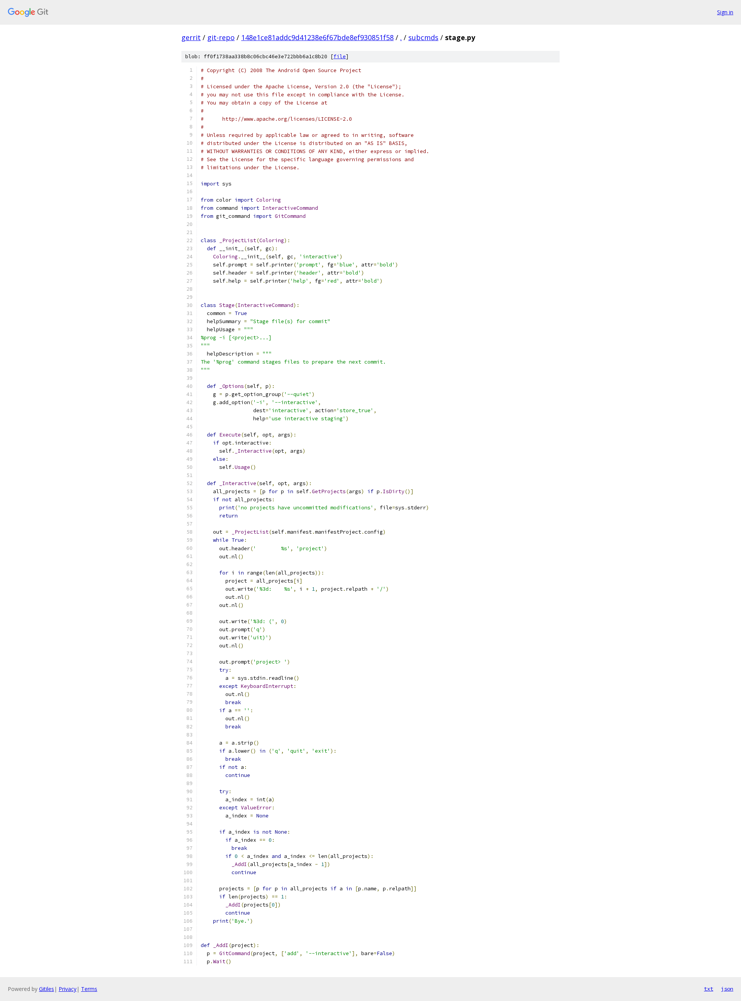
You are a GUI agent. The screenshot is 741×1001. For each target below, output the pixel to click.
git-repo (221, 37)
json (727, 988)
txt (708, 988)
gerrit (191, 37)
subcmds (423, 37)
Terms (89, 989)
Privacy (67, 989)
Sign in (725, 12)
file (339, 56)
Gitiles (46, 989)
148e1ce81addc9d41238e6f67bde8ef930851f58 (317, 37)
